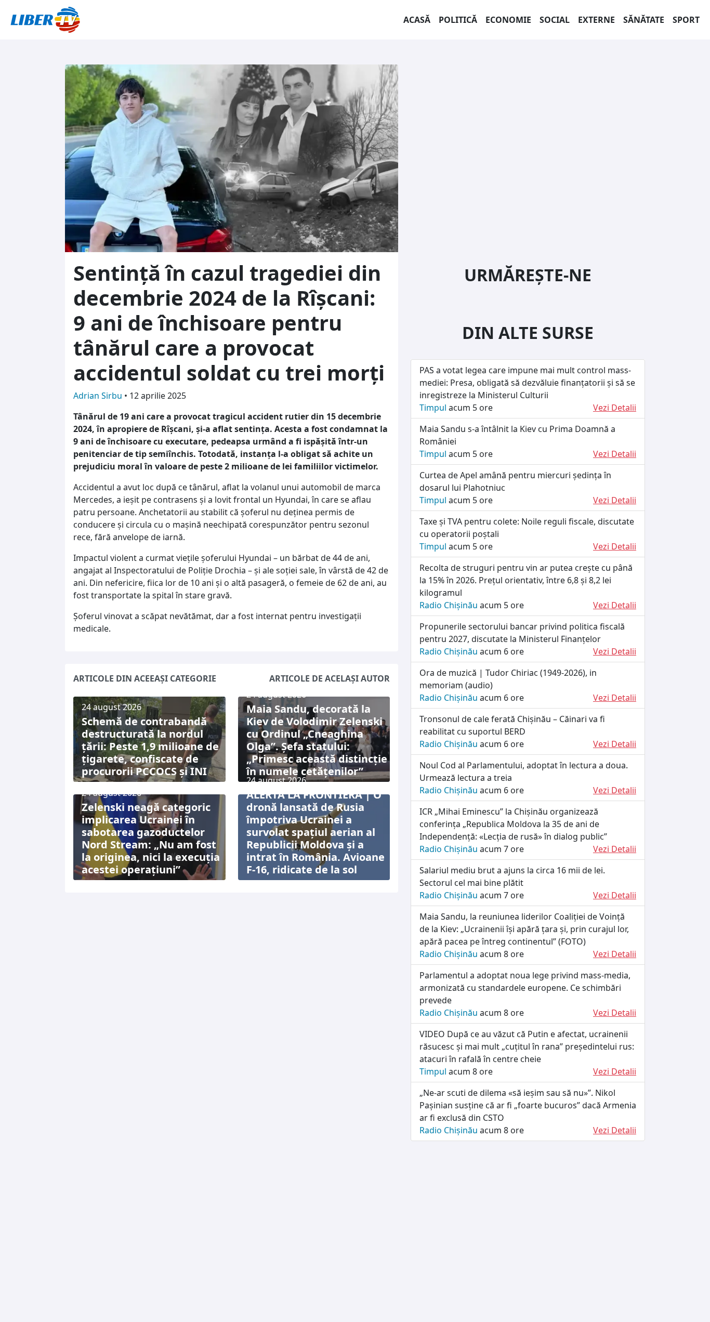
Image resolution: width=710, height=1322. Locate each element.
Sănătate (643, 19)
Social (555, 19)
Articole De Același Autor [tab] (329, 678)
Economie (508, 19)
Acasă (416, 19)
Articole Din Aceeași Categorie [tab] (144, 678)
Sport (686, 19)
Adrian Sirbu (98, 395)
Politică (458, 19)
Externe (596, 19)
